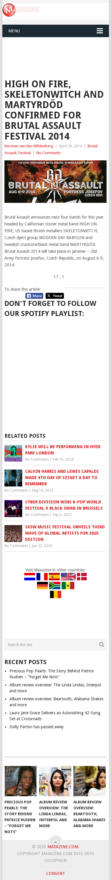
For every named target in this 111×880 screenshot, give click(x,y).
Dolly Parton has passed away (36, 726)
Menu (14, 31)
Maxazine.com (62, 846)
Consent (55, 873)
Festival (24, 153)
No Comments (48, 153)
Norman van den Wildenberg (28, 146)
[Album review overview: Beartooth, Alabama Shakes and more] (89, 781)
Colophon (55, 860)
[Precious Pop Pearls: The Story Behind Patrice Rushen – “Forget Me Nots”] (20, 781)
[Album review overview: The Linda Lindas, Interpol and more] (55, 781)
